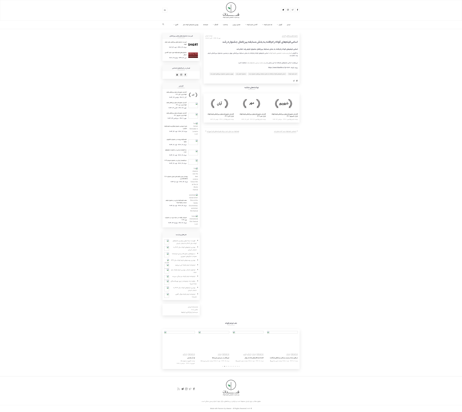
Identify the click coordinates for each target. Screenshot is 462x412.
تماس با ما (194, 309)
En (165, 10)
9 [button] (237, 366)
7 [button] (233, 366)
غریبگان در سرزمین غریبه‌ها (220, 357)
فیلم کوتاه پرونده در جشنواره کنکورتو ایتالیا (176, 140)
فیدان (288, 24)
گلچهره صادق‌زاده (186, 361)
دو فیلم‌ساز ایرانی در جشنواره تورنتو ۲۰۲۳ (175, 160)
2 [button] (224, 366)
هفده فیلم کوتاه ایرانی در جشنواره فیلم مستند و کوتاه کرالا (176, 201)
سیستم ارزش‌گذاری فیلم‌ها (189, 312)
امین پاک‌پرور (274, 361)
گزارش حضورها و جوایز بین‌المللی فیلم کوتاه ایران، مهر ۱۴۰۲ (253, 115)
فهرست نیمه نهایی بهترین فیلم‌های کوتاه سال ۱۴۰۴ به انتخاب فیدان (184, 242)
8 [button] (235, 366)
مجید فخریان (240, 361)
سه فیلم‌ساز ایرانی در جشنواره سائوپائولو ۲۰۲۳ (175, 150)
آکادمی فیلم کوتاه (252, 24)
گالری (176, 24)
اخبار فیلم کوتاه (293, 74)
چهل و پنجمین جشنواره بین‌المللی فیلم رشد (221, 74)
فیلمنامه (205, 24)
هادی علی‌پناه (205, 361)
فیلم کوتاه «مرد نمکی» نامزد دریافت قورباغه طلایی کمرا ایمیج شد (223, 131)
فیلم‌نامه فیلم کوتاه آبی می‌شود (185, 265)
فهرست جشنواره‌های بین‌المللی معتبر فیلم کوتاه (175, 43)
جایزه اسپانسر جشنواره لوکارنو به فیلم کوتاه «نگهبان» (175, 127)
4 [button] (228, 366)
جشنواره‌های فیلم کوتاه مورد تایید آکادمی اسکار (175, 53)
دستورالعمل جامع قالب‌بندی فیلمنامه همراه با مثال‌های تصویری (184, 255)
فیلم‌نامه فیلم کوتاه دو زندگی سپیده (183, 276)
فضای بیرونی (236, 24)
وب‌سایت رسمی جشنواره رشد (256, 63)
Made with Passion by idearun (220, 408)
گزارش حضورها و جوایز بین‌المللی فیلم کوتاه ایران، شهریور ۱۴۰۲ (285, 115)
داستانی (185, 354)
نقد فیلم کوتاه (268, 24)
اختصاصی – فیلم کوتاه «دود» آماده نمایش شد (285, 131)
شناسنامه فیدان (193, 307)
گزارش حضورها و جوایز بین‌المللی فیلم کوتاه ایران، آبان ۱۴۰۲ (221, 115)
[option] (220, 108)
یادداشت (225, 24)
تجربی (244, 354)
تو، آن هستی (191, 357)
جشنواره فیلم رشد (241, 74)
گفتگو (216, 24)
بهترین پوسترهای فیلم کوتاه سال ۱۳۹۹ (183, 260)
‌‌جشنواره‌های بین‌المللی (292, 35)
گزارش (280, 24)
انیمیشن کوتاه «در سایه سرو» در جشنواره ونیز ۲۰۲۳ (176, 218)
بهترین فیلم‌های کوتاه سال (190, 24)
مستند (219, 354)
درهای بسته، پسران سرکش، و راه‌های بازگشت (284, 357)
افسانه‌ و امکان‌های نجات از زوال (254, 357)
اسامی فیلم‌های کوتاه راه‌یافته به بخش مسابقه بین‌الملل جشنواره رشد (267, 74)
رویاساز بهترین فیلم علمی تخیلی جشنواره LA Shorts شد (176, 177)
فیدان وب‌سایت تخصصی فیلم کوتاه (280, 53)
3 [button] (226, 366)
